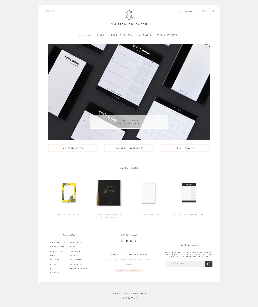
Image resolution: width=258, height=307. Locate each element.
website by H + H (129, 298)
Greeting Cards (73, 148)
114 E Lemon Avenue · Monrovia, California (129, 262)
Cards (101, 35)
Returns (54, 264)
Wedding (49, 11)
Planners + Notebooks (129, 148)
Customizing (56, 251)
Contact (54, 273)
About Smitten (57, 242)
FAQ (52, 268)
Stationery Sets (167, 35)
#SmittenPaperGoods (129, 271)
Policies (54, 255)
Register (193, 11)
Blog (72, 247)
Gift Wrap (145, 35)
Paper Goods (85, 35)
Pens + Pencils (185, 148)
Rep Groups (76, 255)
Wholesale (75, 260)
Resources (75, 264)
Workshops (76, 242)
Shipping (54, 260)
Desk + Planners (122, 35)
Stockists (75, 251)
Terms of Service (78, 268)
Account (183, 11)
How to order (57, 247)
